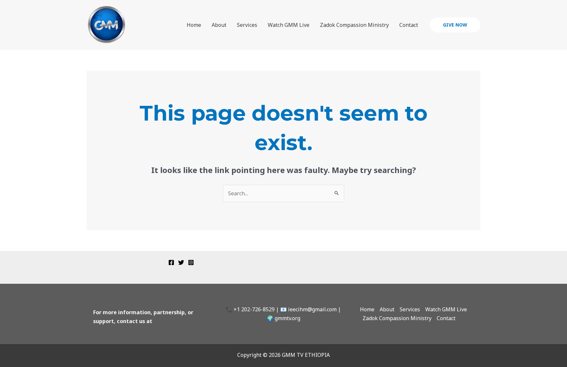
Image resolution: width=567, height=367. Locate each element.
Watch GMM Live (288, 25)
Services (247, 25)
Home (194, 25)
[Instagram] (191, 262)
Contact (408, 25)
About (219, 25)
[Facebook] (171, 262)
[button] (455, 24)
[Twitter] (181, 262)
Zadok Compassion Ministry (354, 25)
